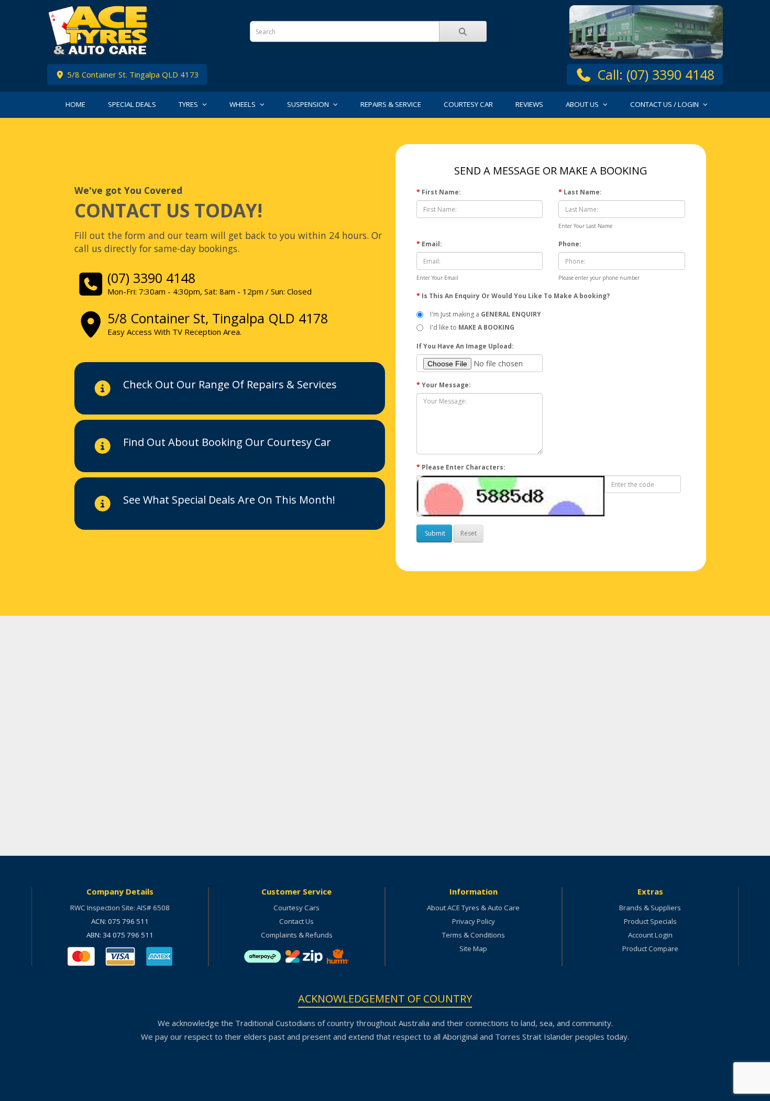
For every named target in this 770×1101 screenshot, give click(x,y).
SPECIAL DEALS (132, 104)
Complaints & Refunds (297, 935)
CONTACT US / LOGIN (665, 104)
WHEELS (243, 104)
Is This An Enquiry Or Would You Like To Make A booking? (516, 295)
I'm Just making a (484, 314)
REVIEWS (529, 104)
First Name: (441, 192)
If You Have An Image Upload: (465, 346)
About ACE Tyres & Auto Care (473, 907)
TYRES (189, 104)
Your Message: (446, 384)
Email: (432, 243)
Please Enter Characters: (463, 467)
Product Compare (650, 948)
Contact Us (296, 921)
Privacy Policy (473, 921)
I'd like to (470, 327)
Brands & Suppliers (650, 907)
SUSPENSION (309, 104)
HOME (75, 104)
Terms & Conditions (473, 935)
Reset (468, 533)
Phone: (569, 243)
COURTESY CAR (468, 104)
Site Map (473, 948)
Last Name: (583, 192)
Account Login (650, 935)
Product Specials (650, 921)
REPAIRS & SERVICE (390, 104)
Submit (434, 533)
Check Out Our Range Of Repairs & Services (230, 384)
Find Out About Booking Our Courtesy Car (227, 442)
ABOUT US (583, 104)
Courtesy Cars (296, 907)
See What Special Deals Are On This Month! (229, 500)
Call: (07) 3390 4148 (655, 74)
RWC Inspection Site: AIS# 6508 (120, 907)
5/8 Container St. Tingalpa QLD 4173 (132, 74)
